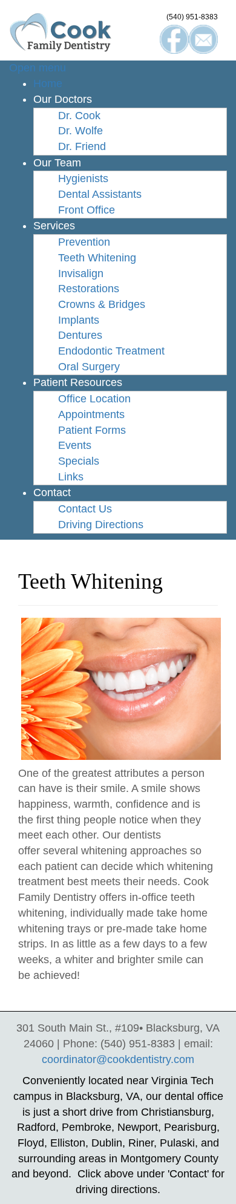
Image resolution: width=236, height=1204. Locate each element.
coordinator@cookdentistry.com (118, 1059)
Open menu (37, 68)
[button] (62, 99)
